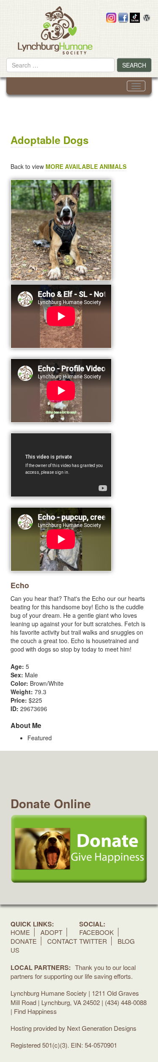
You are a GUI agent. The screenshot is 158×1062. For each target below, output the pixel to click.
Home (20, 932)
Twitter (93, 941)
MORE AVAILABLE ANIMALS (86, 166)
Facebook (96, 932)
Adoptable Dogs (49, 140)
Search (134, 65)
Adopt (51, 932)
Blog (126, 941)
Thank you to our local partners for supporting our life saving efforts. (73, 972)
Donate (24, 941)
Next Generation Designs (102, 1028)
